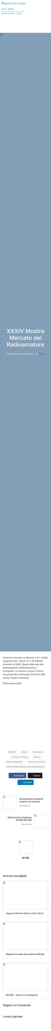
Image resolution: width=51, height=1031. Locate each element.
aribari (24, 752)
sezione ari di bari (36, 762)
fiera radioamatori (14, 762)
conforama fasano (19, 757)
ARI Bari (11, 752)
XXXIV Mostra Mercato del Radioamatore (25, 766)
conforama (38, 752)
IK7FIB (42, 354)
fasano (37, 757)
